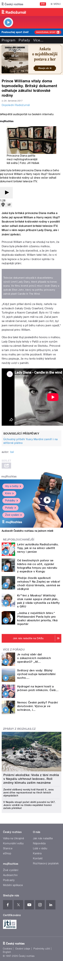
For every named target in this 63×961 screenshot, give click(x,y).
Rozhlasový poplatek (46, 863)
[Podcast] (3, 204)
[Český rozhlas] (12, 4)
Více (38, 40)
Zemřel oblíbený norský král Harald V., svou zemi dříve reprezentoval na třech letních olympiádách (28, 792)
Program (8, 40)
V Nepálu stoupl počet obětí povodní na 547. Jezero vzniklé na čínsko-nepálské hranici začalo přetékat (29, 805)
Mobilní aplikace (13, 885)
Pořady (24, 40)
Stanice (7, 848)
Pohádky (10, 500)
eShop (7, 853)
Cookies (7, 948)
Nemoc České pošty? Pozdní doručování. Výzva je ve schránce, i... (37, 706)
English (7, 952)
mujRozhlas (9, 476)
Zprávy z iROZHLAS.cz (19, 728)
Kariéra (37, 853)
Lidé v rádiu (40, 848)
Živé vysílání (12, 514)
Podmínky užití (41, 948)
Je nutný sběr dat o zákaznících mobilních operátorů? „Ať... (34, 658)
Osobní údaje (22, 948)
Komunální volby (13, 843)
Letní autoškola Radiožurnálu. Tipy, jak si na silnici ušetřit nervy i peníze (38, 548)
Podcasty (9, 880)
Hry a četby (11, 486)
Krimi (8, 493)
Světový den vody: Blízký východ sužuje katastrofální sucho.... (36, 674)
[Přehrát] (6, 192)
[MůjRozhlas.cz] (6, 121)
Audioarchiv (10, 875)
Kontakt (38, 858)
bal (12, 452)
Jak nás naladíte (43, 838)
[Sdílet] (9, 204)
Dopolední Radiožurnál (16, 105)
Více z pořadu (14, 649)
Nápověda (39, 843)
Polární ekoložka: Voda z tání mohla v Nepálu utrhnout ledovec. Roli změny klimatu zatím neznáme (31, 779)
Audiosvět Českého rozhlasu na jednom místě (27, 530)
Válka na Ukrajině (13, 838)
